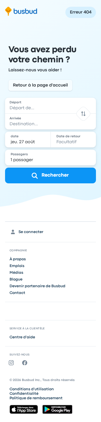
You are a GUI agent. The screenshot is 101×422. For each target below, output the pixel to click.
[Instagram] (12, 362)
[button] (83, 113)
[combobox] (50, 105)
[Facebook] (25, 362)
